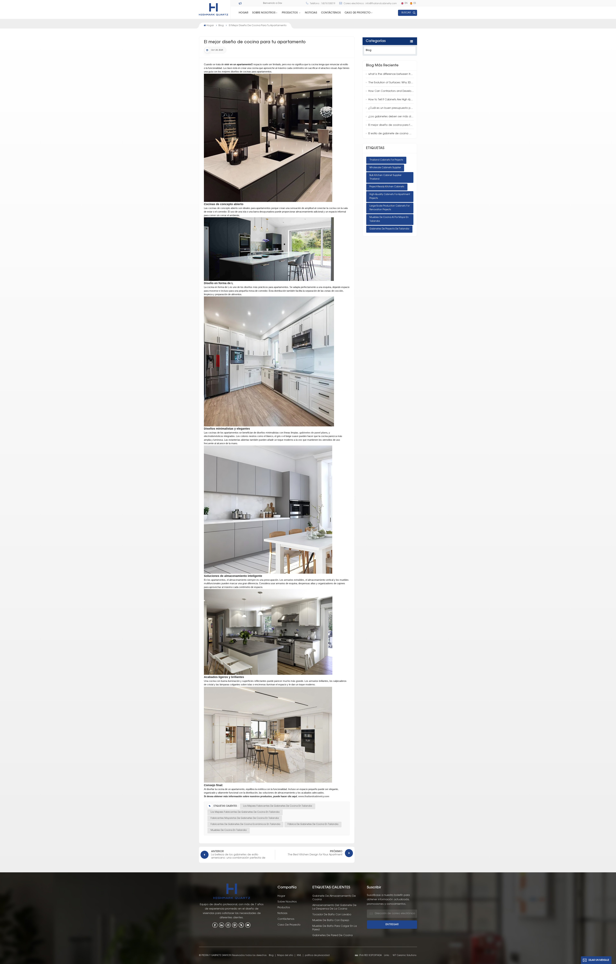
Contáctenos (331, 13)
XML (299, 955)
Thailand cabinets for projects (386, 160)
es (415, 3)
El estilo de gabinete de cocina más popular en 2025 (391, 133)
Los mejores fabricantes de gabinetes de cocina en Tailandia (277, 806)
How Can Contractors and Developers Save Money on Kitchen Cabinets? (391, 91)
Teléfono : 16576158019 (322, 4)
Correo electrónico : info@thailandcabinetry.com (370, 4)
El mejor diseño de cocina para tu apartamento (391, 125)
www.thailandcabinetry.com (313, 796)
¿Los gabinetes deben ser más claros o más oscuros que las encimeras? (391, 116)
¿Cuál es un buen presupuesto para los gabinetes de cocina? (391, 108)
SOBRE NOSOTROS (263, 13)
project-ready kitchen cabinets (386, 187)
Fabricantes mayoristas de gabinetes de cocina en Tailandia (245, 818)
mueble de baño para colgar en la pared (334, 928)
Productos (290, 13)
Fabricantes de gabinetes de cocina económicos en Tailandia (245, 824)
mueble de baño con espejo (330, 920)
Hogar (243, 13)
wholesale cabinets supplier (385, 168)
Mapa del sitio (285, 955)
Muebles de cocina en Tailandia (229, 830)
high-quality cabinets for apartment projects (389, 196)
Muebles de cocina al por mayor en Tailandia (389, 219)
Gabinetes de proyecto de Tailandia (389, 229)
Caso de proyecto (358, 13)
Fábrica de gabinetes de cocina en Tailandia (313, 824)
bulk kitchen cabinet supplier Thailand (385, 177)
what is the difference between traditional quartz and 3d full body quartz (391, 74)
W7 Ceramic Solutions (404, 955)
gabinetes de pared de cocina (332, 935)
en (406, 3)
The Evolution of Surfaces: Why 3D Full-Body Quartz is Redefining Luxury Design (391, 82)
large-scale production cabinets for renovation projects (389, 208)
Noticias (311, 13)
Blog (221, 25)
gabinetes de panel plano (313, 432)
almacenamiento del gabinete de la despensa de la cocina (334, 907)
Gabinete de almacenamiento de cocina (334, 898)
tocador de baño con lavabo (331, 914)
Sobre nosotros (287, 902)
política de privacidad (317, 955)
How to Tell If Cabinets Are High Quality (391, 99)
